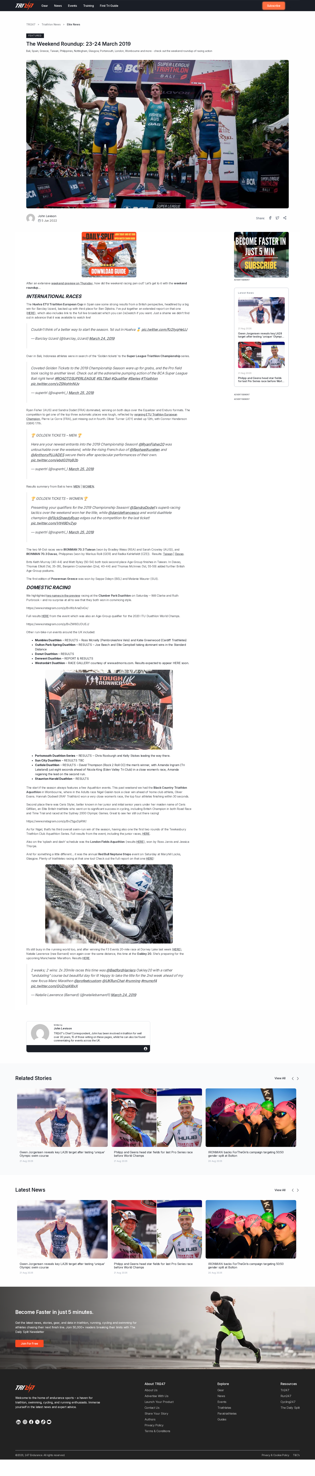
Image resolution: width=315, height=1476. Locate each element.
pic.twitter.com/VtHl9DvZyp (53, 523)
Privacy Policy (154, 1425)
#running (132, 981)
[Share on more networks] (285, 218)
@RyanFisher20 (151, 444)
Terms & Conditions (157, 1431)
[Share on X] (277, 218)
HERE (31, 313)
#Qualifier (119, 378)
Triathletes (224, 1407)
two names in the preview (63, 595)
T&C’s (296, 1455)
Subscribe (273, 5)
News (58, 5)
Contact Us (152, 1407)
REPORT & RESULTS (78, 658)
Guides (221, 1419)
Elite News (73, 24)
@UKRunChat (113, 981)
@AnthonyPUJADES (47, 455)
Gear (44, 5)
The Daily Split (290, 1407)
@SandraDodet (142, 507)
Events (72, 5)
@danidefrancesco (123, 512)
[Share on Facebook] (270, 218)
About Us (151, 1390)
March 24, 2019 (101, 338)
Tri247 (285, 1390)
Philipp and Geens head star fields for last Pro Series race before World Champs (261, 381)
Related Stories (33, 1078)
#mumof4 (149, 981)
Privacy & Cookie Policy (275, 1455)
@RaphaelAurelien (145, 449)
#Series (134, 378)
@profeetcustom (87, 981)
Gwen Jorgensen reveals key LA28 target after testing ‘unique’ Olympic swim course (260, 336)
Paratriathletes (227, 1413)
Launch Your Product (159, 1402)
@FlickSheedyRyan (63, 518)
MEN (76, 486)
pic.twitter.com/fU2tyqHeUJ (164, 329)
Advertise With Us (156, 1396)
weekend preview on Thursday (72, 283)
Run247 (286, 1396)
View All (280, 1078)
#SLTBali (103, 378)
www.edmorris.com (120, 663)
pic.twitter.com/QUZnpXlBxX (54, 986)
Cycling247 (288, 1402)
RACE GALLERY (79, 663)
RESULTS (71, 640)
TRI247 (30, 24)
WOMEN (88, 486)
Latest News (30, 1190)
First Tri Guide (109, 5)
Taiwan (167, 554)
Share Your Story (156, 1413)
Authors (150, 1419)
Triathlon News (51, 24)
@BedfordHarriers (120, 970)
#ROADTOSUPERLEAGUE (75, 378)
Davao (179, 554)
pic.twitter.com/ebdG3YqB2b (54, 460)
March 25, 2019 (81, 393)
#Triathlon (149, 378)
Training (88, 5)
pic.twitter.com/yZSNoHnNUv (55, 384)
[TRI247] (24, 5)
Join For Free (290, 5)
